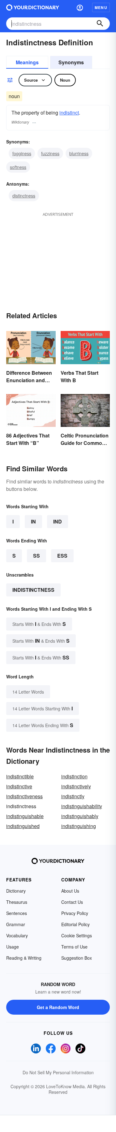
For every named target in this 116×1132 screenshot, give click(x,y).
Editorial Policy (75, 924)
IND (57, 521)
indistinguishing (78, 826)
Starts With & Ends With (39, 623)
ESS (62, 555)
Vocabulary (17, 935)
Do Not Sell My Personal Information (58, 1072)
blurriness (78, 153)
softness (18, 167)
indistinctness (33, 589)
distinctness (23, 195)
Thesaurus (16, 902)
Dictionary (16, 891)
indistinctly (72, 796)
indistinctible (20, 776)
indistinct (69, 112)
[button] (80, 7)
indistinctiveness (24, 796)
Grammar (15, 924)
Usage (12, 947)
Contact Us (72, 902)
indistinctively (76, 786)
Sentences (16, 913)
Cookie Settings (76, 935)
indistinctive (19, 786)
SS (36, 555)
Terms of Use (74, 947)
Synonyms (71, 62)
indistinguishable (25, 816)
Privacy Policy (74, 913)
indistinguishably (79, 816)
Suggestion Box (76, 958)
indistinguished (23, 826)
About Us (70, 891)
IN (33, 521)
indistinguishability (81, 806)
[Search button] (100, 23)
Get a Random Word (58, 1007)
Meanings (27, 62)
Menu (101, 7)
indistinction (74, 776)
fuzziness (50, 153)
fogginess (21, 153)
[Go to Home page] (32, 7)
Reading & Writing (23, 958)
